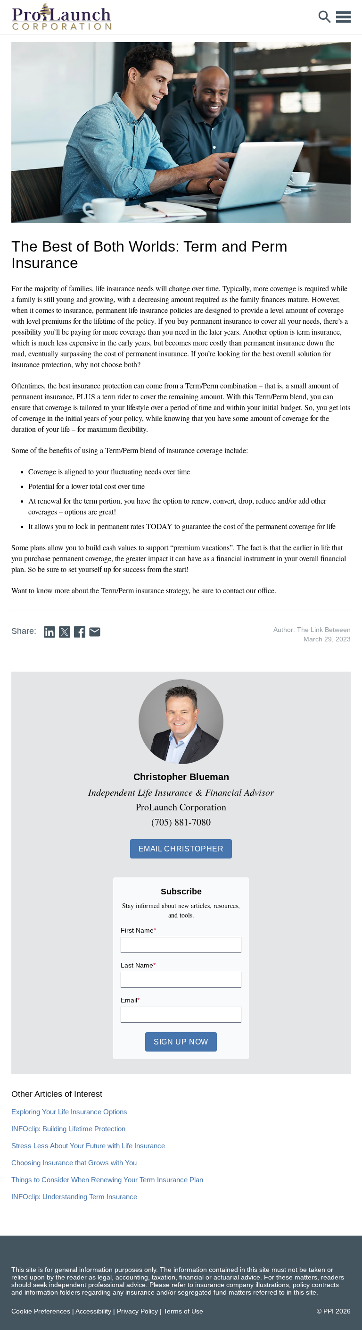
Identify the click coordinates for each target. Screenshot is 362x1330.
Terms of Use (183, 1311)
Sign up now (181, 1042)
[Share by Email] (94, 632)
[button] (181, 849)
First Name (138, 930)
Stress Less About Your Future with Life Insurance (88, 1146)
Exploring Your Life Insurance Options (69, 1112)
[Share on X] (64, 632)
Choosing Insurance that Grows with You (74, 1163)
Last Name (138, 965)
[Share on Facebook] (79, 632)
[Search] (325, 16)
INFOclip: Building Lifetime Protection (68, 1129)
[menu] (343, 17)
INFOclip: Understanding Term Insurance (74, 1197)
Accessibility (93, 1311)
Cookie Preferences (40, 1311)
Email (130, 1000)
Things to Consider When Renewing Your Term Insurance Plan (107, 1180)
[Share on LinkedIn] (49, 632)
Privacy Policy (137, 1311)
